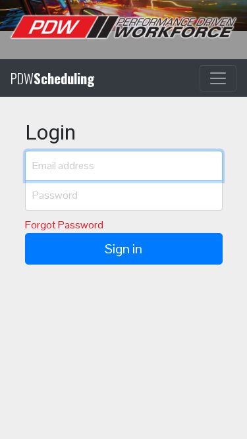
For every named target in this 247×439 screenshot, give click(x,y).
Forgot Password (64, 225)
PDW (52, 78)
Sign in (123, 248)
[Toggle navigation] (218, 78)
